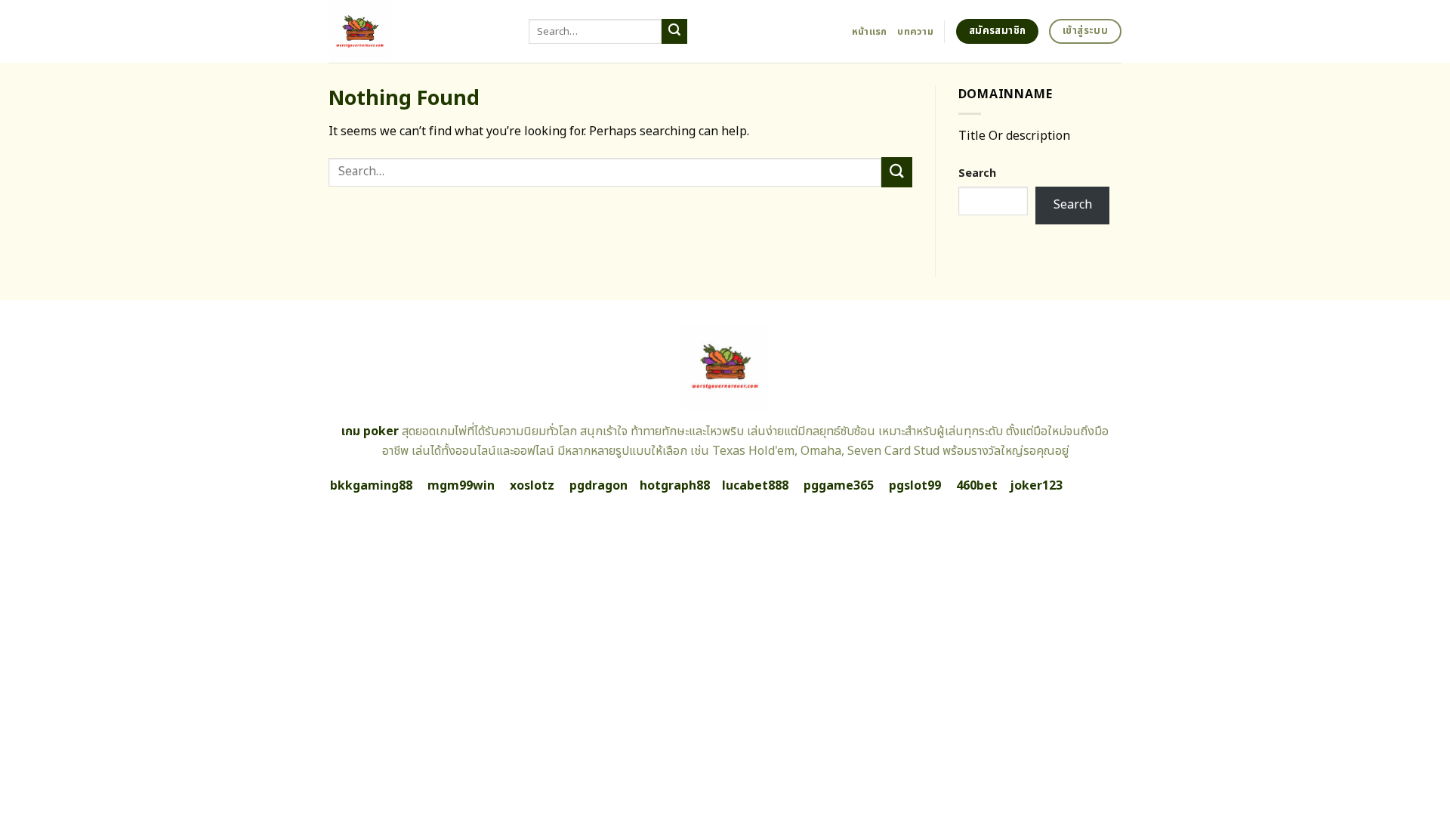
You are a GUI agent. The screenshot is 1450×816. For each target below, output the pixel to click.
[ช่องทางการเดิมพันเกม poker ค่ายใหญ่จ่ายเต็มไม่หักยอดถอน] (417, 31)
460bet (977, 486)
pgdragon (598, 486)
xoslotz (532, 486)
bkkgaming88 (371, 486)
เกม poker (370, 431)
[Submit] (674, 32)
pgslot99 (915, 486)
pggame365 (839, 486)
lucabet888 (755, 486)
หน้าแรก (869, 31)
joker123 (1036, 486)
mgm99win (461, 486)
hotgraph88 (675, 486)
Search (977, 173)
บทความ (915, 31)
